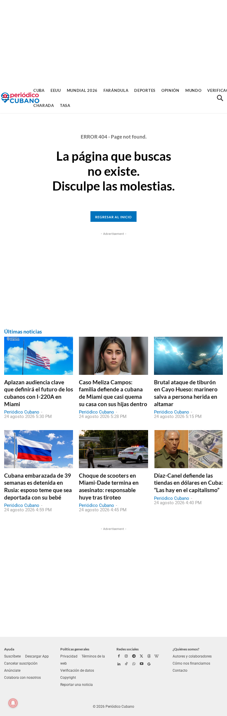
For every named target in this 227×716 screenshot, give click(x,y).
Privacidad (68, 656)
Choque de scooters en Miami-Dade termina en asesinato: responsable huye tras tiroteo (109, 486)
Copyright (68, 678)
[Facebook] (118, 656)
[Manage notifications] (13, 703)
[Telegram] (134, 656)
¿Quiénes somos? (186, 649)
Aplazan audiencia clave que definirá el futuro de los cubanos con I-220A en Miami (38, 393)
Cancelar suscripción (21, 663)
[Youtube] (141, 664)
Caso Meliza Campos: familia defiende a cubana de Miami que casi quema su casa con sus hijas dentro (113, 393)
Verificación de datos (77, 670)
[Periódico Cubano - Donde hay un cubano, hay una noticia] (20, 97)
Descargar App (37, 656)
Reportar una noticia (76, 685)
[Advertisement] (113, 41)
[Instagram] (126, 656)
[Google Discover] (149, 664)
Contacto (180, 670)
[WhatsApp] (134, 664)
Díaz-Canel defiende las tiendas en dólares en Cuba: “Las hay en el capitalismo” (188, 482)
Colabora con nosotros (22, 678)
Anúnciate (12, 670)
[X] (141, 656)
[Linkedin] (118, 664)
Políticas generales (74, 649)
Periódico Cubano (21, 412)
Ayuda (9, 649)
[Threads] (149, 656)
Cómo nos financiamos (191, 663)
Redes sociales (127, 649)
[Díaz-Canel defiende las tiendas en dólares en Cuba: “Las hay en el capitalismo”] (188, 449)
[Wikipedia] (156, 656)
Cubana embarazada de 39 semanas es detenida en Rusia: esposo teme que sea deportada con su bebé (38, 486)
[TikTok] (126, 664)
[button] (220, 98)
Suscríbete (12, 656)
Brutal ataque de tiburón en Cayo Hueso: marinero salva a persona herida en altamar (186, 393)
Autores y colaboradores (192, 656)
